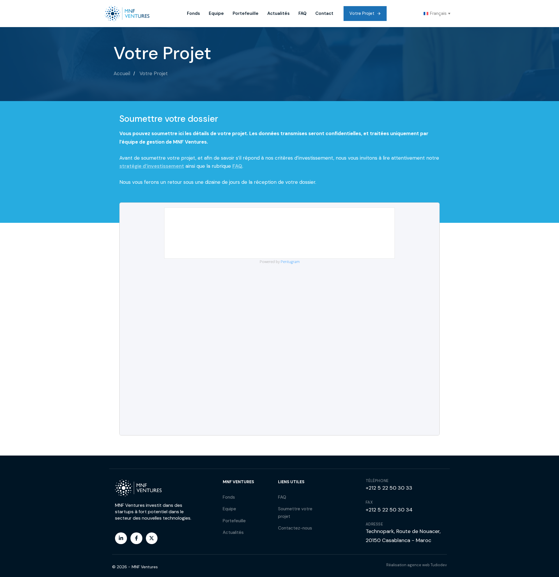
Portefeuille (246, 13)
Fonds (193, 13)
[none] (437, 13)
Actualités (278, 13)
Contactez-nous (295, 528)
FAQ (302, 13)
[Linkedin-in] (121, 538)
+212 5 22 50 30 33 (389, 487)
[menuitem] (437, 13)
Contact (324, 13)
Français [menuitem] (438, 13)
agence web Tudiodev (427, 564)
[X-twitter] (152, 538)
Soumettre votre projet (295, 512)
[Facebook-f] (136, 538)
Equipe (216, 13)
